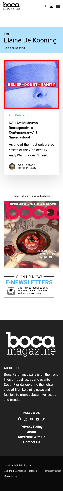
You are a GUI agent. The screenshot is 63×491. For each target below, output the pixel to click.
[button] (58, 6)
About (31, 432)
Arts (11, 115)
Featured (20, 115)
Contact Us (31, 442)
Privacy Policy (32, 427)
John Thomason (26, 164)
